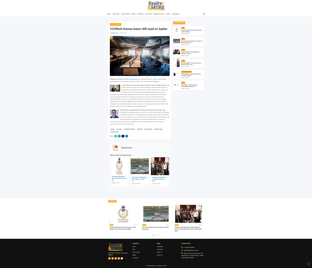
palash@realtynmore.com (191, 250)
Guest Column (126, 14)
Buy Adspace (175, 14)
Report (134, 255)
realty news (139, 129)
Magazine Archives (159, 14)
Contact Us (160, 255)
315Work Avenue (133, 79)
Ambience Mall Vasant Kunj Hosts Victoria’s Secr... (159, 179)
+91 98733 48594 (189, 247)
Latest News (116, 14)
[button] (110, 221)
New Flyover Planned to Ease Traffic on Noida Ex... (139, 179)
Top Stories (135, 257)
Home (109, 14)
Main (134, 249)
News (134, 246)
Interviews (140, 14)
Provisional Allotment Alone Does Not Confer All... (119, 178)
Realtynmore (114, 33)
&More (134, 14)
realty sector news (114, 131)
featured (112, 129)
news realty (119, 129)
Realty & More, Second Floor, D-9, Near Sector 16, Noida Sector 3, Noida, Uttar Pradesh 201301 (192, 255)
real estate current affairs (129, 129)
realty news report (158, 129)
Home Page (160, 246)
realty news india (148, 129)
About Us (159, 252)
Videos (168, 14)
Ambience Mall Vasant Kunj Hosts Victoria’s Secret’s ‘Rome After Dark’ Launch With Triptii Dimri (188, 229)
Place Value (148, 14)
